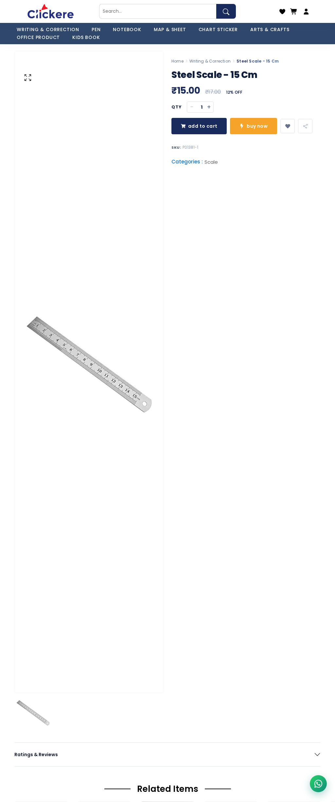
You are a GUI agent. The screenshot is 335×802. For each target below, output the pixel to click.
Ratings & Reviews (36, 754)
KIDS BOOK (86, 37)
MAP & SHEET (170, 29)
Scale (211, 162)
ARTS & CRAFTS (269, 29)
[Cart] (294, 11)
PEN (96, 29)
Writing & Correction (210, 61)
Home (177, 61)
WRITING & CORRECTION (48, 29)
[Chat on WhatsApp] (318, 783)
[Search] (226, 11)
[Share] (305, 126)
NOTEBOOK (127, 29)
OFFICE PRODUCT (38, 37)
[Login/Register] (306, 11)
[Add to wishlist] (287, 126)
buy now (257, 126)
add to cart (202, 126)
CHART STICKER (218, 29)
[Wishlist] (282, 11)
